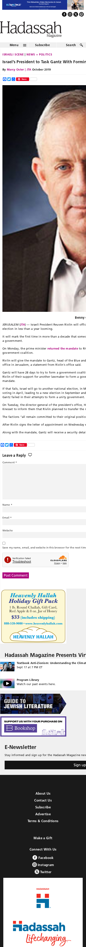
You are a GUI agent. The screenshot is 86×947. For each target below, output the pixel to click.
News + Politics (39, 64)
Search (71, 55)
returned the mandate (62, 358)
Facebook (45, 867)
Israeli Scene (13, 64)
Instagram (45, 874)
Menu (14, 55)
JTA (22, 334)
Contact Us (43, 810)
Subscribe (42, 55)
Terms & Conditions (43, 830)
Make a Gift (43, 847)
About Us (43, 803)
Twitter (45, 881)
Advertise (43, 823)
